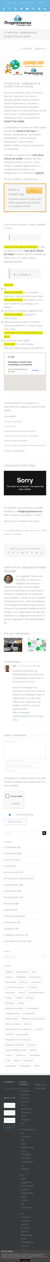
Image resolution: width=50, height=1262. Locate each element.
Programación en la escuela (18, 1039)
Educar (21, 992)
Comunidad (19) (13, 853)
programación (22, 1034)
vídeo (36, 1066)
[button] (13, 422)
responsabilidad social (15, 1050)
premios (39, 1029)
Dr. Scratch (32, 987)
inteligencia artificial (14, 1008)
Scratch (8, 1055)
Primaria (9, 1034)
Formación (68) (13, 891)
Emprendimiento (36, 992)
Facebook (26, 515)
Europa (8, 998)
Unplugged (10, 1066)
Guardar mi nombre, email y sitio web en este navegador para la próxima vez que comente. (25, 782)
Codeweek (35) (13, 847)
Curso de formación (14, 987)
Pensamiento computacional (18, 1029)
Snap (7, 1060)
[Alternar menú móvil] (44, 15)
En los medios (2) (14, 872)
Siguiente (39, 48)
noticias (27, 1024)
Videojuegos (25, 1066)
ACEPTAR (25, 1260)
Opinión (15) (11, 909)
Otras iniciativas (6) (15, 916)
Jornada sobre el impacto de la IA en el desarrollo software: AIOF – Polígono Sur (25, 1107)
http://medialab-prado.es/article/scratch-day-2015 (28, 716)
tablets (16, 1060)
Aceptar (35, 370)
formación (9, 1003)
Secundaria (34, 1055)
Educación (10, 992)
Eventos (19, 998)
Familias (29, 998)
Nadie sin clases (12, 1024)
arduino (8, 977)
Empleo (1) (10, 866)
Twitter (37, 515)
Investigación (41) (14, 897)
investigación (29, 1013)
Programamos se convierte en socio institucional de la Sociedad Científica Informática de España (25, 1149)
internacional (32, 1008)
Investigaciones (12, 1013)
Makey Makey (11, 1019)
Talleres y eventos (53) (16, 935)
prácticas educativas (14, 1045)
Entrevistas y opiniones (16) (19, 878)
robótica (33, 1050)
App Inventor (22, 972)
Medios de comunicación (33, 1019)
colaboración (35, 977)
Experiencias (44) (14, 884)
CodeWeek (21, 977)
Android (9, 972)
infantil (21, 1003)
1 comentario (16, 534)
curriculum (36, 982)
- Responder (35, 666)
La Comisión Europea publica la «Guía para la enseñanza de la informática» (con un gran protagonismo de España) (25, 1236)
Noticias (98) (11, 903)
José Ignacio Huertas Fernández (18, 531)
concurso (23, 982)
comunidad (10, 982)
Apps (33, 972)
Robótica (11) (11, 928)
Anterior (27, 48)
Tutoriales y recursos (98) (18, 941)
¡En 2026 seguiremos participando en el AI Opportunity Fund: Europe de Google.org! (25, 1191)
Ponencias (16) (12, 922)
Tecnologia (28, 1060)
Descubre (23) (12, 859)
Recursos (31, 1045)
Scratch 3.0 (21, 1055)
